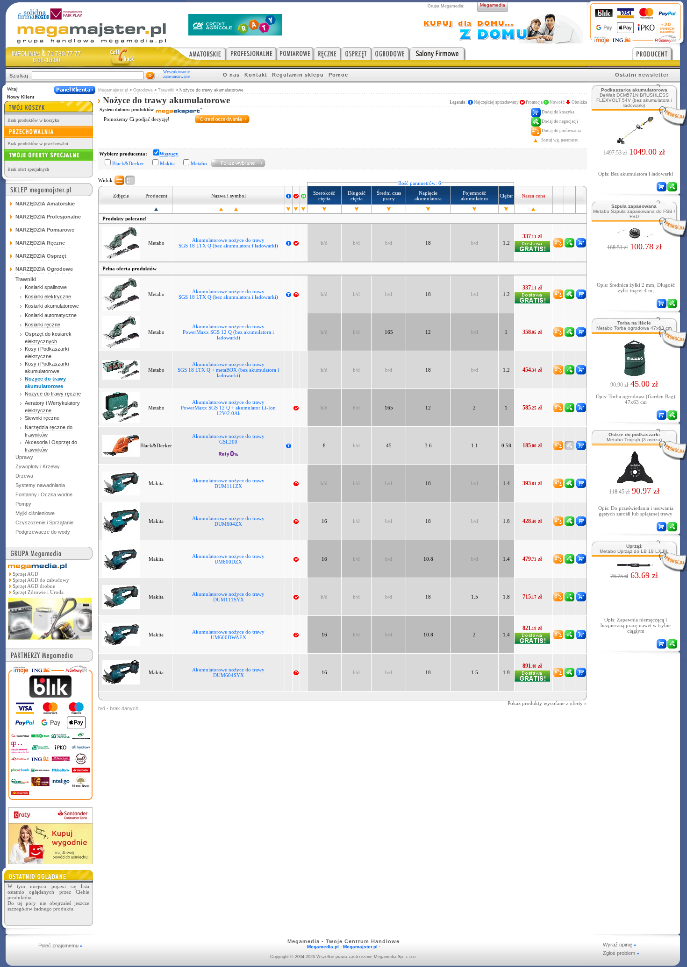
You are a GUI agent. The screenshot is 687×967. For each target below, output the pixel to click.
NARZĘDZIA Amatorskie (45, 203)
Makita (167, 163)
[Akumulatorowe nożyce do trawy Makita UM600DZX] (121, 558)
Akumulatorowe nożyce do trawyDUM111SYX (228, 596)
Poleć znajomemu (60, 945)
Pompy (23, 504)
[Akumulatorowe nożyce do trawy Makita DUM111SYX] (121, 596)
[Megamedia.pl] (50, 640)
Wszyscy (169, 153)
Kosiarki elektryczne (48, 296)
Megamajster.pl (113, 90)
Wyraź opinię (620, 944)
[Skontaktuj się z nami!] (122, 56)
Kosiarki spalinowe (46, 287)
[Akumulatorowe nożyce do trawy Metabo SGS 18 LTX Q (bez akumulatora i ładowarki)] (121, 242)
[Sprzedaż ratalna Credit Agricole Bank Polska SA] (235, 33)
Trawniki (166, 90)
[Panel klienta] (74, 90)
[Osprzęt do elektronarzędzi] (356, 53)
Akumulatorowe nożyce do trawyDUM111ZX (228, 483)
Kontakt (255, 75)
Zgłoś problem (621, 953)
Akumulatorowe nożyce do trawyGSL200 (228, 439)
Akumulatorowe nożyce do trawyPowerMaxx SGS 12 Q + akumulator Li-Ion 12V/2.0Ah (228, 407)
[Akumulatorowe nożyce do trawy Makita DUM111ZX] (121, 483)
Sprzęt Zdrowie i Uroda (38, 592)
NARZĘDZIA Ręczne (40, 243)
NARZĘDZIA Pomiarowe (44, 230)
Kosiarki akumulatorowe (52, 306)
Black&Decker (128, 163)
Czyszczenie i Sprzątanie (44, 522)
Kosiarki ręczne (42, 324)
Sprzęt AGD (25, 574)
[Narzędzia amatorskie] (199, 53)
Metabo (199, 163)
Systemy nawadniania (40, 485)
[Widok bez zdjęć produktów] (119, 180)
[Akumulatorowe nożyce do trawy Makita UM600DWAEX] (121, 634)
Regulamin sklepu (298, 75)
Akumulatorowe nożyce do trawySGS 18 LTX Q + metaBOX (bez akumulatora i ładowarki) (228, 369)
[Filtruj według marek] (238, 163)
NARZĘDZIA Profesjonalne (48, 216)
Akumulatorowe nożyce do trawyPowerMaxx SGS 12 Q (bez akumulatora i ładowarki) (228, 332)
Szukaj (19, 75)
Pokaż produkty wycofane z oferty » (547, 703)
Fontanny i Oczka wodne (43, 494)
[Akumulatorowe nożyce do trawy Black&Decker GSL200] (121, 445)
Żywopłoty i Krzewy (37, 466)
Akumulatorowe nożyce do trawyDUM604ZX (228, 521)
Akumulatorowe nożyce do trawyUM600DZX (228, 559)
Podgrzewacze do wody (42, 532)
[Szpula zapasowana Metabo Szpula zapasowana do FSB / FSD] (634, 236)
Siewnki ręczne (42, 418)
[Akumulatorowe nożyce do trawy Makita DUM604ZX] (121, 520)
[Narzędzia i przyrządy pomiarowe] (295, 53)
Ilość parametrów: (419, 183)
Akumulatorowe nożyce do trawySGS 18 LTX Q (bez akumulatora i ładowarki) (228, 242)
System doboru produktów (127, 109)
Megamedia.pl (323, 946)
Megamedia (492, 4)
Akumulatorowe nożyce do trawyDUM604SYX (228, 672)
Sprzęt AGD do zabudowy (41, 580)
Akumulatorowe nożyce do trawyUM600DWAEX (228, 634)
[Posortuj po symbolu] (236, 209)
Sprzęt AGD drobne (34, 586)
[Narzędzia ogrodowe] (391, 53)
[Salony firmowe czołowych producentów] (437, 53)
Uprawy (24, 457)
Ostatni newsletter (642, 75)
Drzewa (24, 476)
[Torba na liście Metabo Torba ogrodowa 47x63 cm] (634, 374)
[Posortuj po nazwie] (221, 209)
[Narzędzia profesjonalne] (251, 53)
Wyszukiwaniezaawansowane (176, 74)
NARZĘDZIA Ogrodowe (44, 269)
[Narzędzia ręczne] (327, 53)
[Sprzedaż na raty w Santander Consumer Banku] (50, 862)
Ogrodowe (143, 90)
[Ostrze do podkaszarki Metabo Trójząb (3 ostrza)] (634, 481)
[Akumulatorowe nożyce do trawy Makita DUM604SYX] (121, 672)
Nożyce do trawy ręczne (53, 393)
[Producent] (656, 53)
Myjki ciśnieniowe (35, 513)
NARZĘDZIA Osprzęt (40, 256)
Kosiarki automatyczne (51, 315)
